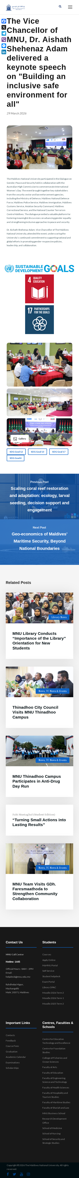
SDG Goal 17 (58, 451)
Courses (46, 954)
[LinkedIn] (4, 52)
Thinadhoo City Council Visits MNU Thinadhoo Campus (35, 712)
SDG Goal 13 (37, 451)
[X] (4, 27)
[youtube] (21, 1174)
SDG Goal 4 (15, 458)
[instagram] (28, 1174)
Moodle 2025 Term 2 (53, 1003)
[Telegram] (4, 33)
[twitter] (14, 1174)
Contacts (10, 1035)
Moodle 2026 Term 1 (53, 998)
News (42, 691)
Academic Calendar (16, 1056)
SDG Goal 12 (16, 451)
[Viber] (4, 40)
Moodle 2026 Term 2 (53, 992)
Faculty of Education (52, 1072)
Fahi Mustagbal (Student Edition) (33, 814)
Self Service (48, 970)
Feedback (11, 1040)
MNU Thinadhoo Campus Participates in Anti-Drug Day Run (36, 781)
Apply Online (48, 960)
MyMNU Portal (50, 965)
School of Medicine (52, 1128)
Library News (59, 617)
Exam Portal (48, 981)
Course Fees (12, 1046)
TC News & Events (56, 691)
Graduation (11, 1051)
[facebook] (8, 1174)
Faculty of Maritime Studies (56, 1102)
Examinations (13, 1062)
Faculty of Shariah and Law (55, 1107)
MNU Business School (53, 1113)
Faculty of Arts (49, 1067)
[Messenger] (4, 46)
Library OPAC (49, 987)
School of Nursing (51, 1133)
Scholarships (12, 1067)
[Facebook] (4, 21)
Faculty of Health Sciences (55, 1087)
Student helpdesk (51, 976)
